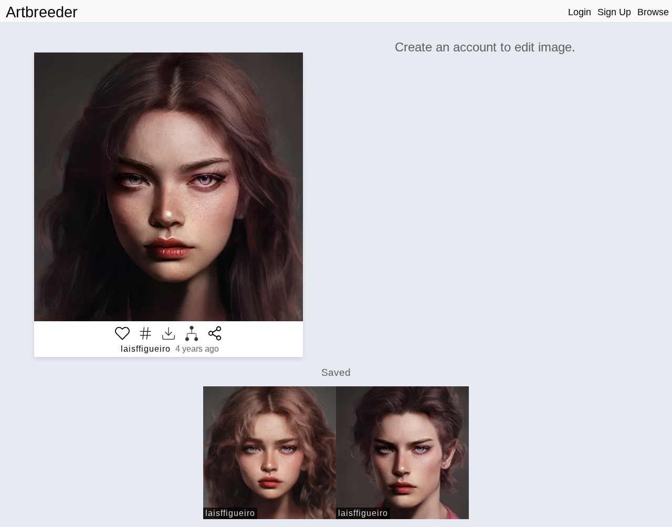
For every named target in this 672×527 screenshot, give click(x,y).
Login (579, 12)
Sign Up (614, 12)
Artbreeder (42, 12)
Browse (653, 12)
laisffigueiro (146, 348)
